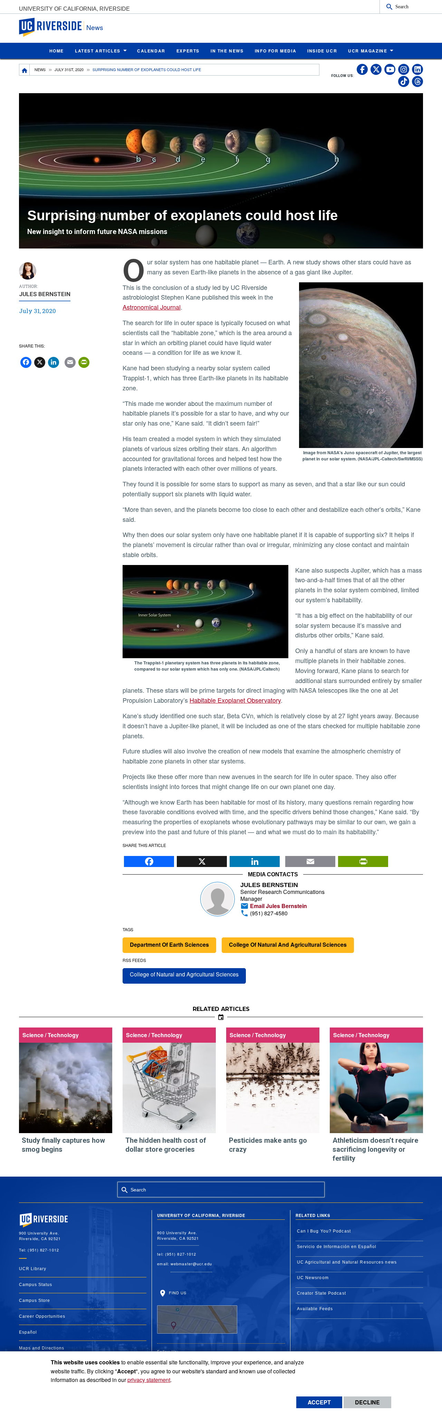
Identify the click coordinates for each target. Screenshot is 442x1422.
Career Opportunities (42, 1316)
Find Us (176, 1292)
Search (402, 6)
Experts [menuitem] (188, 51)
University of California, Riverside (74, 9)
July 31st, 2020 (69, 69)
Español (28, 1332)
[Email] (310, 860)
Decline (367, 1402)
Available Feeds (315, 1308)
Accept (319, 1402)
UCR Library (32, 1268)
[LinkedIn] (254, 860)
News (94, 27)
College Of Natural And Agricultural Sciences (288, 944)
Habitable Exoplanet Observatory (235, 699)
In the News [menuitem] (227, 51)
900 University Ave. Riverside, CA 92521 (178, 1235)
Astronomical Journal (152, 306)
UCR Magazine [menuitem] (367, 51)
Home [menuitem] (56, 51)
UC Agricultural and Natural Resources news (347, 1262)
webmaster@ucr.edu (191, 1263)
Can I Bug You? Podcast (324, 1231)
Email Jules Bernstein (278, 906)
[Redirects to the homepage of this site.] (24, 69)
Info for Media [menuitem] (275, 51)
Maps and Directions (41, 1348)
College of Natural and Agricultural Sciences (184, 974)
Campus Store (34, 1300)
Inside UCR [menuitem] (322, 51)
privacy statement (148, 1380)
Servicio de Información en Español (336, 1246)
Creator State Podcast (321, 1293)
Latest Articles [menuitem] (98, 51)
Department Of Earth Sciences (169, 944)
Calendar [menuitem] (151, 51)
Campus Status (35, 1284)
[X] (201, 860)
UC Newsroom (313, 1277)
